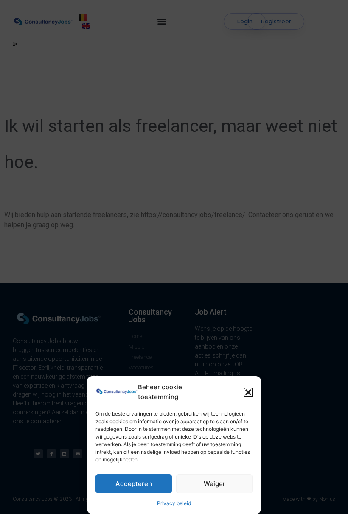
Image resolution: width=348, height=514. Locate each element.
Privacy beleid (174, 503)
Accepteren (133, 484)
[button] (248, 392)
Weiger (214, 484)
